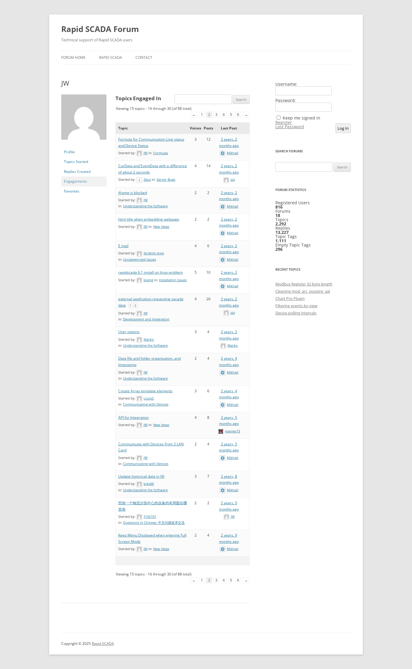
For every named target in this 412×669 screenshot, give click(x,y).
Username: (286, 84)
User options (129, 331)
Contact (143, 57)
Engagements (75, 181)
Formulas (160, 153)
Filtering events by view (296, 305)
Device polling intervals (295, 313)
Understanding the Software (145, 206)
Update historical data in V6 (141, 476)
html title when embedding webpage (148, 219)
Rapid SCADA (110, 57)
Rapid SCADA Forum (100, 29)
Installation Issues (173, 280)
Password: (285, 100)
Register (283, 122)
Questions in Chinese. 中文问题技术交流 (154, 522)
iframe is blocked (132, 192)
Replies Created (77, 171)
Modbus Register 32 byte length (303, 284)
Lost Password (289, 127)
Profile (69, 152)
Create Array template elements (145, 390)
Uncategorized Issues (139, 259)
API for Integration (133, 417)
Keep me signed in (301, 118)
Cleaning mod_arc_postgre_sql (302, 291)
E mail (123, 245)
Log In (343, 128)
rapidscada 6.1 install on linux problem (150, 272)
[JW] (83, 144)
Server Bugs (166, 179)
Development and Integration (146, 319)
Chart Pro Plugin (290, 298)
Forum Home (73, 57)
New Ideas (161, 226)
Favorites (71, 191)
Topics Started (76, 161)
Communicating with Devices (145, 404)
